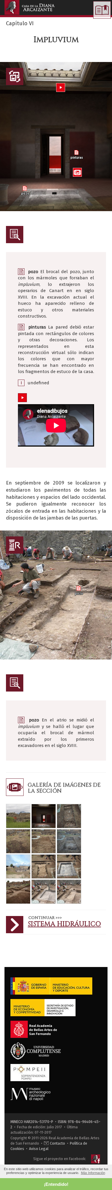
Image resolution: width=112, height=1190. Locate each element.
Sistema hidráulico (64, 924)
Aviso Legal (38, 1148)
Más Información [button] (93, 1173)
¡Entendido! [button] (56, 1184)
